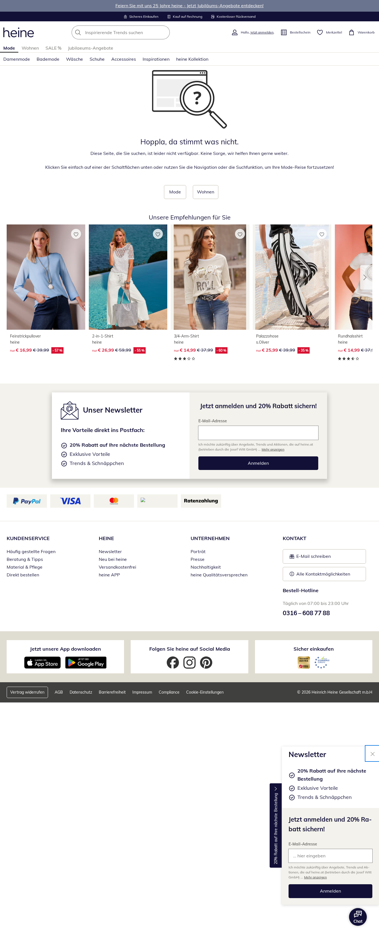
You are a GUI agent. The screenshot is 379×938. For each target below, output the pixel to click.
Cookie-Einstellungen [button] (205, 692)
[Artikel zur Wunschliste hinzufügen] (76, 234)
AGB (59, 692)
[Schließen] (372, 753)
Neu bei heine (113, 559)
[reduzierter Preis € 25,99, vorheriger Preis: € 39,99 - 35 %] (292, 276)
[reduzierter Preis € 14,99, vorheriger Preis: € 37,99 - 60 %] (210, 276)
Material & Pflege (24, 567)
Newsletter (110, 551)
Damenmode (16, 59)
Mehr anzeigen (315, 877)
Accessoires (123, 59)
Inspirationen (156, 59)
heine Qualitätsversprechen (219, 574)
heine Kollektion (192, 59)
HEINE (106, 538)
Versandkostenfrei (117, 567)
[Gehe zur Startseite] (18, 32)
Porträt (198, 551)
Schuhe (97, 59)
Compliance (169, 692)
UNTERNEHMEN (210, 538)
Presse (197, 559)
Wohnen (30, 48)
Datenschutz (81, 692)
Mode (9, 48)
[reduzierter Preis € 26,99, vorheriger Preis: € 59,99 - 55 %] (128, 276)
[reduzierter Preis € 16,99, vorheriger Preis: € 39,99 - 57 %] (46, 276)
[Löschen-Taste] (164, 32)
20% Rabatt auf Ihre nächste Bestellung (275, 828)
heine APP (109, 574)
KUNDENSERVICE (28, 538)
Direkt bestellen (23, 574)
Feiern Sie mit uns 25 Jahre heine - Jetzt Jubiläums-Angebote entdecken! (189, 5)
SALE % (53, 48)
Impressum (142, 692)
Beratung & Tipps (25, 559)
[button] (366, 277)
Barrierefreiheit (112, 692)
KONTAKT (294, 538)
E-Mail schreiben (310, 557)
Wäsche (74, 59)
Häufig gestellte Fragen (31, 551)
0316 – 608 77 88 (306, 613)
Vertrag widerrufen (27, 692)
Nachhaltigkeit (206, 567)
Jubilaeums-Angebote (90, 48)
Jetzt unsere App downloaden (65, 649)
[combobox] (133, 32)
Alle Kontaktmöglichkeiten (323, 574)
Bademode (48, 59)
